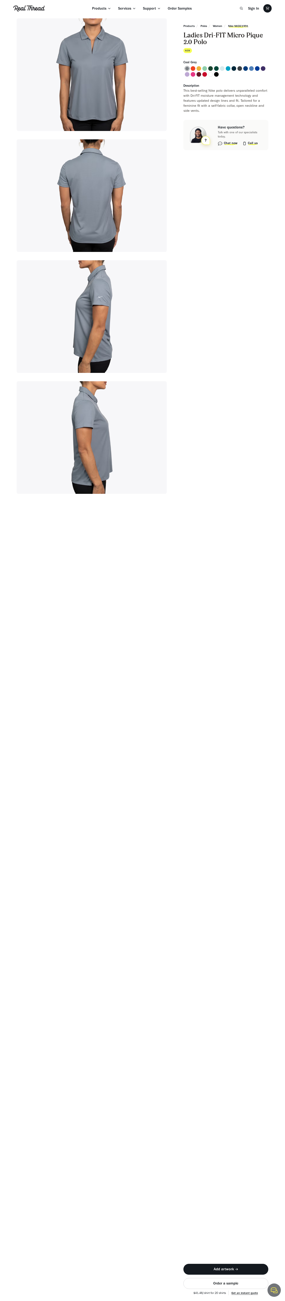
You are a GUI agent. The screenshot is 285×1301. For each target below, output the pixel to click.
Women (217, 25)
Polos (204, 25)
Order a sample (225, 1283)
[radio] (187, 68)
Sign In (253, 8)
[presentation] (226, 1269)
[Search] (241, 8)
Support (149, 8)
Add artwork (224, 1269)
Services (124, 8)
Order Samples (180, 8)
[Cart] (267, 8)
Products (99, 8)
